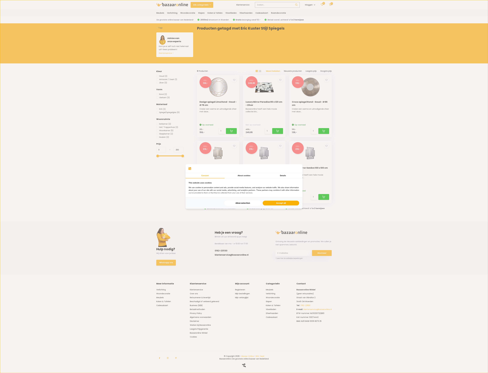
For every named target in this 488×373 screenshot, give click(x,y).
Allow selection (242, 203)
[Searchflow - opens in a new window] (296, 169)
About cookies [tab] (244, 176)
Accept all (281, 203)
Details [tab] (283, 176)
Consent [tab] (205, 176)
